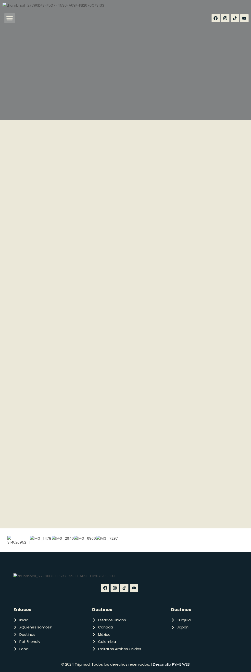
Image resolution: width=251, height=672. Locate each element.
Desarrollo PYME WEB (171, 664)
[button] (9, 18)
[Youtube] (244, 18)
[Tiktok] (235, 18)
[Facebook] (216, 18)
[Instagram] (225, 18)
